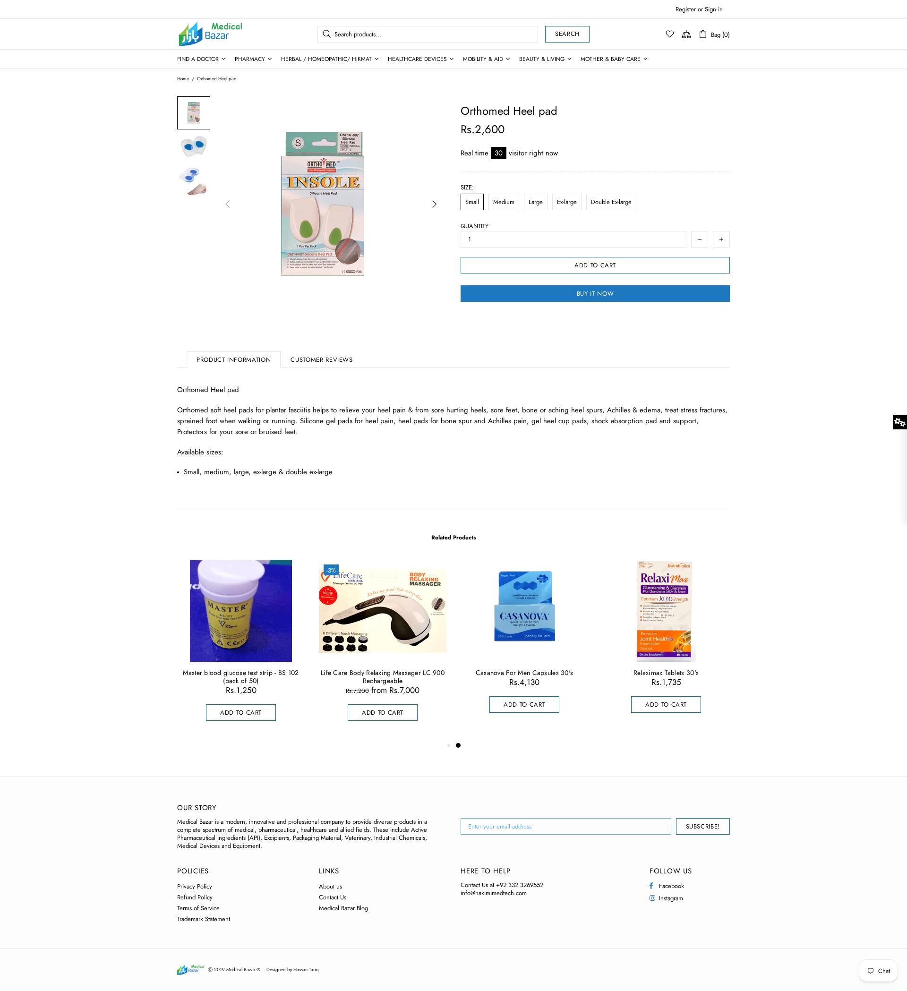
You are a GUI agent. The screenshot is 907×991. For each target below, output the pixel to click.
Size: (467, 187)
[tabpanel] (524, 646)
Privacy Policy (194, 886)
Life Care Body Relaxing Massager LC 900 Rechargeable (383, 677)
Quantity (474, 226)
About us (330, 886)
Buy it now (595, 293)
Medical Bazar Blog (343, 908)
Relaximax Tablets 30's (666, 673)
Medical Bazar (198, 34)
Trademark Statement (203, 918)
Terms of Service (198, 908)
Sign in (714, 9)
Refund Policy (195, 897)
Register (686, 9)
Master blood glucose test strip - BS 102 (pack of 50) (241, 677)
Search (567, 33)
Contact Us (332, 897)
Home (183, 79)
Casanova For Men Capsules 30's (524, 673)
